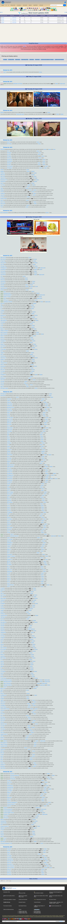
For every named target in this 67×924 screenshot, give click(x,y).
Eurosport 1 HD (6, 814)
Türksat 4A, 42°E (7, 110)
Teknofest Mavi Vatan (20, 114)
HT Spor (8, 532)
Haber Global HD (4, 320)
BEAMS (30, 5)
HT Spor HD (3, 261)
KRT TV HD (9, 424)
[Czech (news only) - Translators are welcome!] (16, 918)
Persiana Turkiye (4, 198)
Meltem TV (2, 335)
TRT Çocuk (9, 157)
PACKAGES (25, 5)
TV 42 (2, 313)
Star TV (5, 72)
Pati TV (8, 586)
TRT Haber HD (3, 266)
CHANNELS (19, 5)
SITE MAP (41, 5)
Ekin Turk (9, 453)
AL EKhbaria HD (3, 695)
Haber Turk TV (3, 257)
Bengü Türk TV (3, 315)
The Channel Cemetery (7, 905)
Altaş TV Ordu (3, 318)
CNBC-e (2, 700)
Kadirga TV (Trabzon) (4, 330)
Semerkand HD (10, 785)
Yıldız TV (2, 696)
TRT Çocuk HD (10, 166)
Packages (51, 902)
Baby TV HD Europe (7, 683)
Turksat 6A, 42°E (7, 210)
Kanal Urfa (2, 339)
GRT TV (2, 354)
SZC (1, 591)
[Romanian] (27, 918)
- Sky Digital (58, 902)
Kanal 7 (2, 200)
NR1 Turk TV (3, 369)
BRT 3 (2, 691)
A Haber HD (3, 193)
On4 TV (8, 522)
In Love (5, 838)
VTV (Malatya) (9, 512)
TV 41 (8, 503)
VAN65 (2, 666)
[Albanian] (30, 918)
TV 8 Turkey (9, 458)
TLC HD (2, 634)
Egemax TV (9, 449)
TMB (1, 305)
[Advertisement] (33, 33)
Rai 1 (5, 291)
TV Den (2, 323)
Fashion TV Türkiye (7, 296)
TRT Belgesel (3, 705)
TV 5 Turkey (3, 371)
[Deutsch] (7, 918)
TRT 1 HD (2, 264)
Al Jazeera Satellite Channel (9, 812)
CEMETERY (35, 5)
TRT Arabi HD (9, 161)
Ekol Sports (3, 766)
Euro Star (2, 618)
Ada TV (8, 574)
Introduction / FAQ (6, 892)
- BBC (54, 903)
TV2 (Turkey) (3, 729)
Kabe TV (2, 386)
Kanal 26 (8, 488)
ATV (1, 186)
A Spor (2, 188)
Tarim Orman (3, 841)
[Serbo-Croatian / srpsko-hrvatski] (26, 918)
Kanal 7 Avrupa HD (4, 332)
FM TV (2, 351)
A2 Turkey (2, 196)
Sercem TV (9, 869)
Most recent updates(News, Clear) (23, 896)
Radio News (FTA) (25, 59)
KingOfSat (61, 921)
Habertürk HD (3, 178)
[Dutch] (5, 918)
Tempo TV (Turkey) (4, 744)
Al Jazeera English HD (8, 810)
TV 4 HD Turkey (10, 417)
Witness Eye (3, 174)
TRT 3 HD (2, 379)
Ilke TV (8, 566)
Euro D (8, 456)
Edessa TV (2, 337)
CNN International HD (7, 294)
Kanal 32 (2, 311)
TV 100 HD (2, 588)
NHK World (3, 629)
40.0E (66, 12)
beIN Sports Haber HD (8, 681)
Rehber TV (2, 344)
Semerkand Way (10, 787)
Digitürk (5, 83)
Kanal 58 (8, 517)
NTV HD (2, 722)
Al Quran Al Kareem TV (11, 804)
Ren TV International (4, 212)
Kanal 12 (8, 520)
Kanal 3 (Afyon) (10, 427)
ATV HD (2, 191)
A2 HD (2, 712)
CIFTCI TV (9, 495)
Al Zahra (2, 289)
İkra (8, 515)
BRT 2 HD (2, 752)
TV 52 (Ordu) (3, 322)
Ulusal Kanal (3, 356)
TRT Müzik (9, 156)
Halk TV (2, 361)
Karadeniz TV (9, 559)
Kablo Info (9, 805)
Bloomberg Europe (7, 293)
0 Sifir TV (12, 534)
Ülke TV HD (3, 176)
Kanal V (8, 485)
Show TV (2, 205)
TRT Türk (8, 154)
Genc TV (8, 576)
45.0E (1, 12)
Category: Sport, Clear (23, 911)
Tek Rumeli (9, 529)
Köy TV (2, 317)
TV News (5, 59)
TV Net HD (2, 637)
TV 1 (1, 308)
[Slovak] (18, 918)
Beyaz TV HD (9, 419)
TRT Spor (9, 164)
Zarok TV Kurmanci (4, 334)
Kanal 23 (8, 507)
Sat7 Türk (9, 510)
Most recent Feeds (37, 912)
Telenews (9, 800)
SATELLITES (13, 5)
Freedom (8, 451)
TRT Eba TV (3, 173)
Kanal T (8, 568)
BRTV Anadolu (9, 502)
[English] (3, 918)
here (24, 46)
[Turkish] (23, 918)
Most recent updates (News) (9, 895)
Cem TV (8, 794)
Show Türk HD (3, 259)
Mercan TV (9, 498)
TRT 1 (8, 151)
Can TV (8, 505)
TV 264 (2, 325)
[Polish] (15, 918)
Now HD (2, 112)
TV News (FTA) (11, 59)
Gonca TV (2, 693)
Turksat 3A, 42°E (7, 70)
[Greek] (19, 918)
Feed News (37, 59)
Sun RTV (8, 483)
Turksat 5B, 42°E (7, 81)
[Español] (12, 918)
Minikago (2, 171)
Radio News (17, 59)
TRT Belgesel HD (4, 267)
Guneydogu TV (3, 340)
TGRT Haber (3, 617)
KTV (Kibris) (9, 564)
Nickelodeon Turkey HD (8, 301)
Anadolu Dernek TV (10, 464)
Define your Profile (22, 893)
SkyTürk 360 (3, 749)
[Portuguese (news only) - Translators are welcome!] (11, 918)
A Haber (2, 169)
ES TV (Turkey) (10, 493)
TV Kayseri (2, 310)
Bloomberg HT (3, 378)
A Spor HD (2, 195)
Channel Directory (37, 902)
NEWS (3, 5)
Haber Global (3, 768)
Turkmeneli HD (3, 632)
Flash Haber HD (3, 622)
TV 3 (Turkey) (9, 519)
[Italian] (14, 918)
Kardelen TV (3, 359)
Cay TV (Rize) (3, 345)
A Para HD (2, 710)
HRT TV (8, 551)
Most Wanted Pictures (22, 905)
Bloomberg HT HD (4, 179)
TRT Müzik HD (9, 480)
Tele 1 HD (9, 459)
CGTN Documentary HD (14, 775)
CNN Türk (2, 727)
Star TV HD (3, 720)
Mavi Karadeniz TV (4, 742)
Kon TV (2, 306)
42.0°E (3, 17)
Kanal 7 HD (3, 201)
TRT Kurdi (2, 149)
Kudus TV (2, 364)
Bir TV (2, 327)
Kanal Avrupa (3, 366)
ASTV (8, 795)
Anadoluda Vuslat (4, 746)
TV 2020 (8, 573)
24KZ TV (8, 799)
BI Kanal (8, 783)
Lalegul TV (2, 352)
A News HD (9, 402)
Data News (32, 59)
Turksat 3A (14, 17)
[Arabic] (22, 918)
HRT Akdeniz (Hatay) (4, 388)
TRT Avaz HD (9, 159)
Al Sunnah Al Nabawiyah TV (12, 802)
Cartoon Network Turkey (5, 708)
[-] (8, 5)
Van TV (8, 530)
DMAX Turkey (3, 718)
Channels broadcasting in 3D (56, 905)
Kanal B (2, 612)
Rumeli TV (9, 461)
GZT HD (8, 850)
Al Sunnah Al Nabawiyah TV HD (6, 843)
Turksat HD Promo (4, 362)
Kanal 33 (8, 578)
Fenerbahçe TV (3, 374)
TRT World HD (3, 269)
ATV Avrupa (3, 608)
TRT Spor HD (6, 300)
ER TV (8, 497)
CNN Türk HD (9, 454)
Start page (14, 888)
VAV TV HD (3, 713)
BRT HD (8, 561)
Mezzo (5, 298)
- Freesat (56, 903)
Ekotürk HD (9, 524)
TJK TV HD (12, 777)
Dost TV (2, 347)
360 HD (8, 415)
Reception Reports (22, 902)
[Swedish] (8, 918)
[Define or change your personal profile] (65, 2)
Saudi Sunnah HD (4, 288)
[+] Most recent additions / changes (47, 59)
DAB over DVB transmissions (8, 909)
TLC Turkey (3, 725)
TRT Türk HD (3, 271)
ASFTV (8, 463)
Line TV (2, 342)
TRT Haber (9, 152)
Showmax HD (3, 181)
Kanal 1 (2, 183)
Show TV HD (3, 203)
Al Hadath (2, 698)
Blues (5, 839)
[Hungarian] (29, 918)
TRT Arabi (9, 162)
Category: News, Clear (23, 912)
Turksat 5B (14, 22)
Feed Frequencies (37, 911)
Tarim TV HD (9, 782)
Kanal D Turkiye (3, 707)
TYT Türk (8, 780)
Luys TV (2, 376)
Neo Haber (9, 874)
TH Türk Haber (3, 349)
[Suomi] (20, 918)
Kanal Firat (9, 500)
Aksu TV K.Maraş (10, 492)
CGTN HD (12, 773)
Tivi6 (8, 487)
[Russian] (25, 918)
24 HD (8, 414)
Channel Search (53, 899)
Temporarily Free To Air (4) (41, 899)
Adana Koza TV (3, 357)
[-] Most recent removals (59, 59)
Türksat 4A (14, 20)
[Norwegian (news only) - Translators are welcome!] (9, 918)
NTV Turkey (9, 143)
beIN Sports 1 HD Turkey (17, 83)
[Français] (4, 918)
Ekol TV (8, 525)
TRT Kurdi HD (3, 274)
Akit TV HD (2, 303)
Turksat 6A (14, 19)
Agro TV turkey (9, 527)
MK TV (17, 397)
